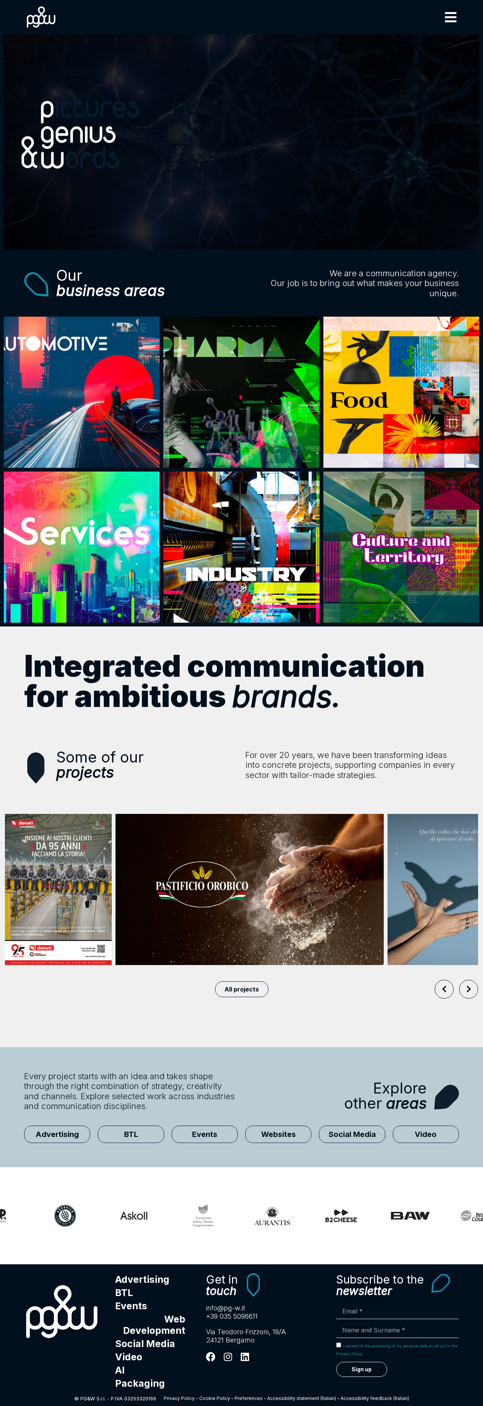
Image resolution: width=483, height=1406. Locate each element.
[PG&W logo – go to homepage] (41, 17)
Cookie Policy (214, 1398)
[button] (450, 17)
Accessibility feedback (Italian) (375, 1398)
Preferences (249, 1398)
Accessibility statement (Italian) (301, 1398)
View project (139, 906)
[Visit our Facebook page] (210, 1356)
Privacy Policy (179, 1398)
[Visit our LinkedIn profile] (244, 1356)
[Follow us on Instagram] (227, 1356)
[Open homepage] (62, 1311)
